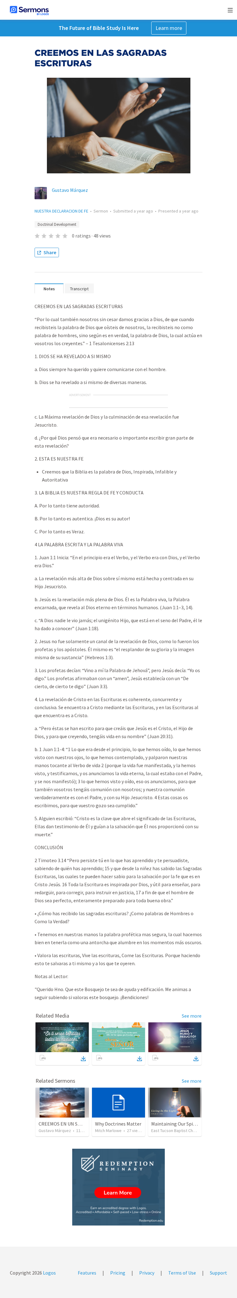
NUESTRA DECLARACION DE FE (61, 211)
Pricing (117, 1273)
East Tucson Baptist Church (176, 1130)
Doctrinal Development (57, 224)
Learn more (169, 27)
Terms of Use (182, 1273)
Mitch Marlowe (108, 1130)
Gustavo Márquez (70, 190)
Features (87, 1273)
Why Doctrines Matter (118, 1124)
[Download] (83, 1059)
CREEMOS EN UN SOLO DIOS (68, 1124)
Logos (49, 1273)
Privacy (146, 1273)
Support (218, 1273)
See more (192, 1016)
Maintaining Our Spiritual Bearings (187, 1124)
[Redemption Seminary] (118, 1187)
